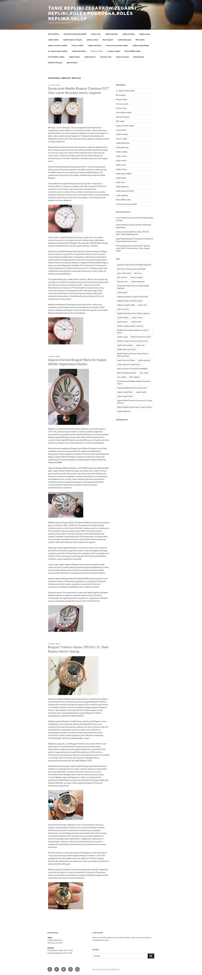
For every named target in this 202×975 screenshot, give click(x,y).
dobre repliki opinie (124, 273)
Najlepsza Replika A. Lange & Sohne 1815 (132, 297)
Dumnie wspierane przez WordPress (106, 969)
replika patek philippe (140, 45)
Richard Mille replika (133, 51)
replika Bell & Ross (79, 51)
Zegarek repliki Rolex (125, 392)
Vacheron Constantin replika (117, 45)
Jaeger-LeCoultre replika (57, 45)
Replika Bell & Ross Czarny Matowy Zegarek (133, 313)
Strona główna (53, 34)
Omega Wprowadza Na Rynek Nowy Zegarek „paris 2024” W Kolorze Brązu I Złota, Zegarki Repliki (133, 248)
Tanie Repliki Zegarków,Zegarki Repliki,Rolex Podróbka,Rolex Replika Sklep (92, 13)
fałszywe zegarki (122, 57)
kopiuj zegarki (138, 57)
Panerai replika (77, 45)
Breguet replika (97, 51)
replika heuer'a (121, 160)
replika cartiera (92, 40)
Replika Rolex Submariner (126, 349)
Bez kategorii (108, 40)
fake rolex (138, 273)
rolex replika (121, 377)
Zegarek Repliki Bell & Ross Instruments (132, 388)
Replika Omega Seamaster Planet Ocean (132, 341)
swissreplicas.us (122, 419)
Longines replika (113, 51)
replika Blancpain (124, 40)
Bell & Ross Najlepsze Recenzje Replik (131, 269)
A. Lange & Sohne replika (57, 51)
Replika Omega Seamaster (141, 337)
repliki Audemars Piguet (72, 40)
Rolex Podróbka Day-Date (126, 373)
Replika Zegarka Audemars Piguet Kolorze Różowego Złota (133, 355)
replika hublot (53, 40)
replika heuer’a (90, 57)
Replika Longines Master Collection (130, 326)
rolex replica (144, 373)
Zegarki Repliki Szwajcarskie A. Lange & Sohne (134, 407)
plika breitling (72, 63)
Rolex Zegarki (134, 377)
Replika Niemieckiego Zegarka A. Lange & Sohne (132, 331)
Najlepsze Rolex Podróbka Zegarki (130, 301)
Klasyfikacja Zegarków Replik (75, 34)
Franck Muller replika (56, 57)
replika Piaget (74, 57)
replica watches (123, 309)
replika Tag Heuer (95, 45)
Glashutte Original (55, 63)
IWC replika (140, 40)
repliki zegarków (111, 34)
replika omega (144, 34)
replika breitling (128, 34)
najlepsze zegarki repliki (126, 305)
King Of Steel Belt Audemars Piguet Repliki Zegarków (133, 287)
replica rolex (142, 305)
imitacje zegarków (137, 281)
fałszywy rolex (105, 57)
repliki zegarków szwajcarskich (128, 364)
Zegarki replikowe (123, 411)
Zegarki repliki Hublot (125, 396)
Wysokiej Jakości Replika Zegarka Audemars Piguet (134, 382)
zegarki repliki (141, 392)
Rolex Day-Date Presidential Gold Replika (132, 369)
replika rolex (96, 34)
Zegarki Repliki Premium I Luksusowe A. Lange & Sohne (134, 401)
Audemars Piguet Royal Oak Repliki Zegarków (134, 265)
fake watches (122, 277)
